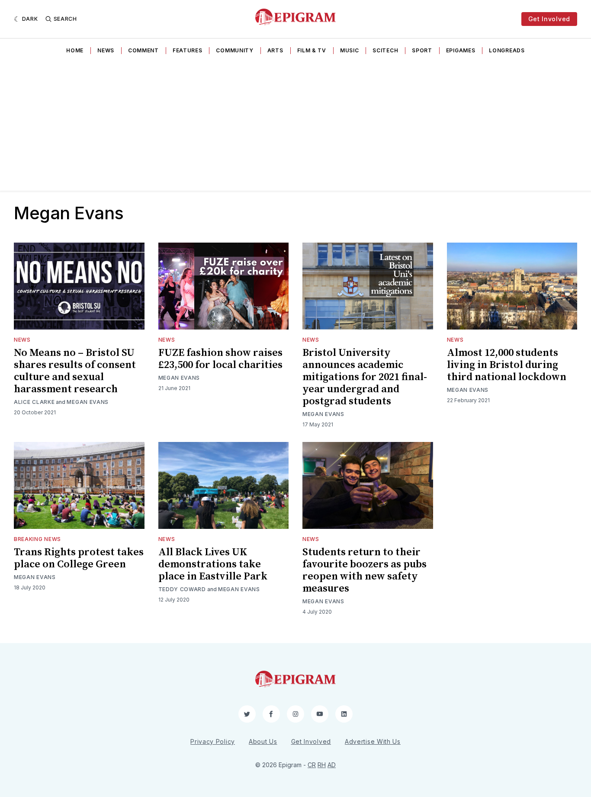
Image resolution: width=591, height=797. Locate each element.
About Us (263, 741)
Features (187, 50)
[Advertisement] (295, 125)
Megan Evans (88, 402)
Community (234, 50)
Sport (422, 50)
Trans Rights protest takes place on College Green (79, 558)
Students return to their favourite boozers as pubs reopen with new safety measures (364, 570)
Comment (143, 50)
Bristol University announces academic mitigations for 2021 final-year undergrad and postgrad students (364, 377)
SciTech (385, 50)
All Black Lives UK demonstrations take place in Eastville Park (212, 564)
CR (312, 764)
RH (322, 764)
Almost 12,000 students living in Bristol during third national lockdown (506, 365)
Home (75, 50)
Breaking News (37, 539)
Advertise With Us (373, 741)
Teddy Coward (182, 589)
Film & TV (311, 50)
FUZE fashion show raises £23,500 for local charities (220, 358)
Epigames (460, 50)
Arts (275, 50)
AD (332, 764)
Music (349, 50)
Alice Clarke (34, 402)
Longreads (506, 50)
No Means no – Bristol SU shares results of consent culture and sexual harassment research (75, 371)
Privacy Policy (212, 741)
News (105, 50)
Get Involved (549, 18)
